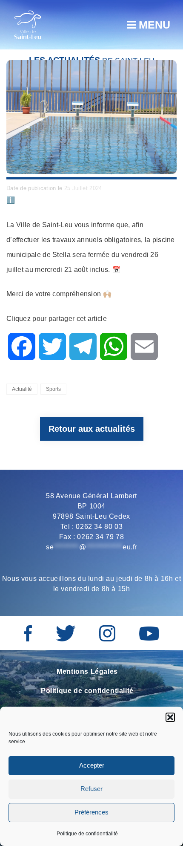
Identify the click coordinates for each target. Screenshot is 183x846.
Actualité (22, 389)
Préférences (91, 812)
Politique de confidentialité (87, 834)
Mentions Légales (87, 671)
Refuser (91, 788)
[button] (170, 717)
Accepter (91, 765)
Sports (53, 389)
